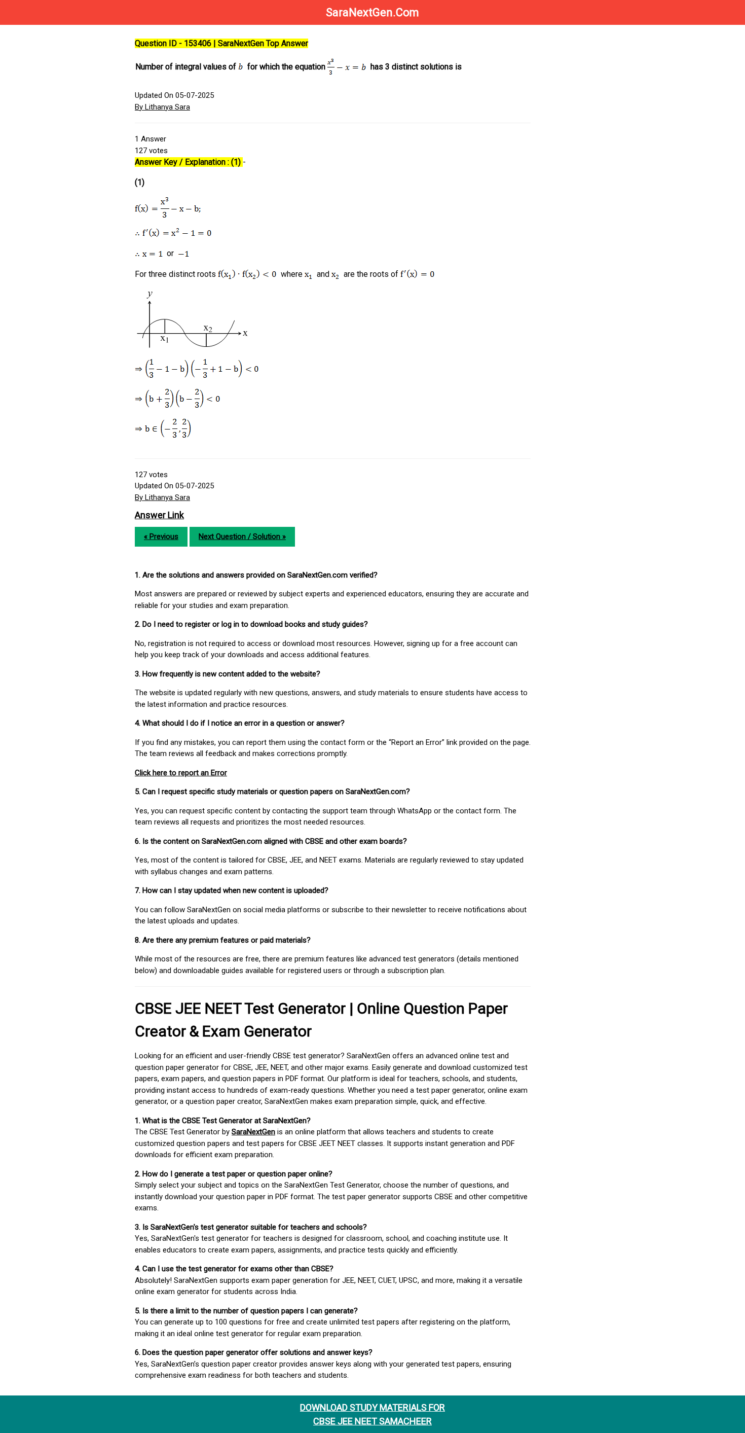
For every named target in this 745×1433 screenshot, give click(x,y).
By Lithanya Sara (162, 107)
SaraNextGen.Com (372, 12)
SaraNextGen (253, 1131)
